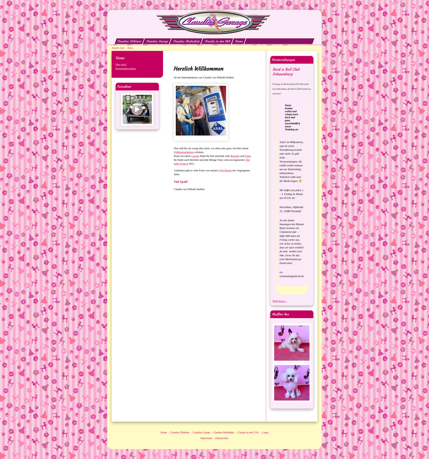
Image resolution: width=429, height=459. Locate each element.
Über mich (120, 64)
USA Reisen (225, 170)
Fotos (248, 156)
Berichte (235, 156)
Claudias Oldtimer (129, 41)
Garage (195, 156)
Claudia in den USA (217, 41)
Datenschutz (221, 438)
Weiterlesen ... (279, 301)
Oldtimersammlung (184, 152)
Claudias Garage (157, 41)
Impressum (206, 438)
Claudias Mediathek (186, 41)
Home (239, 41)
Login (265, 432)
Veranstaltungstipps (125, 68)
